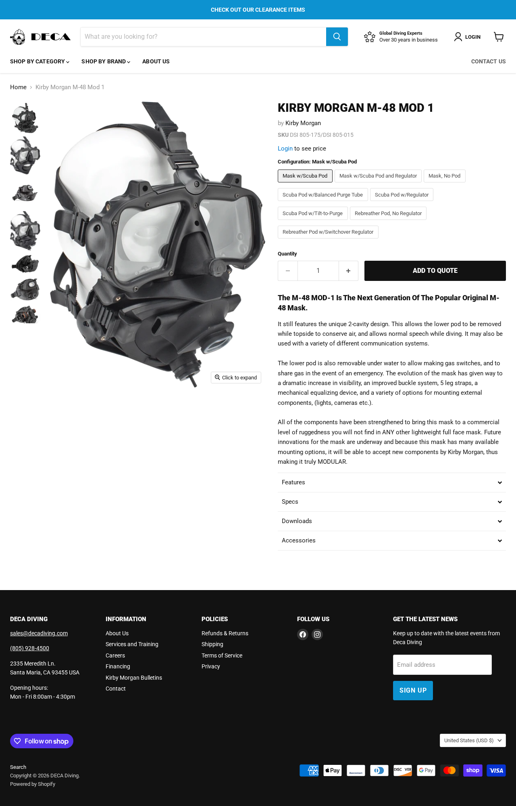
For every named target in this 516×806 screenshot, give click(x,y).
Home (18, 87)
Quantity (287, 254)
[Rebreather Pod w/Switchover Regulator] (329, 240)
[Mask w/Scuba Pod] (306, 184)
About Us (156, 61)
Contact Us (488, 61)
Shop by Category (38, 61)
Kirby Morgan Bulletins (134, 677)
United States (469, 740)
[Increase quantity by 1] (349, 271)
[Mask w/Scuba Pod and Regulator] (379, 184)
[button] (392, 482)
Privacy (211, 666)
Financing (118, 666)
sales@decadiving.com (39, 633)
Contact (116, 688)
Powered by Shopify (32, 784)
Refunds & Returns (225, 633)
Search (18, 767)
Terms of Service (222, 655)
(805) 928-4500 (29, 648)
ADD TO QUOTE (435, 270)
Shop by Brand (104, 61)
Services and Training (132, 644)
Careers (115, 655)
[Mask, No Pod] (446, 184)
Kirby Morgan (303, 123)
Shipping (212, 644)
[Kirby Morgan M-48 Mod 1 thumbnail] (25, 118)
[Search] (337, 36)
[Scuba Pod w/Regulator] (403, 203)
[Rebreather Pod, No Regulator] (389, 222)
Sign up (413, 690)
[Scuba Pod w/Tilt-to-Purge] (314, 222)
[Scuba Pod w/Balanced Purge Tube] (324, 203)
